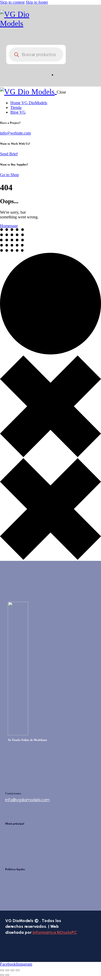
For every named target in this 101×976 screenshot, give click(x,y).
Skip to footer (37, 2)
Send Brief (9, 154)
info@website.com (15, 133)
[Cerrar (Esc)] (18, 970)
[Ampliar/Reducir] (2, 970)
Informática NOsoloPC (54, 932)
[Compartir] (12, 970)
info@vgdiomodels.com (27, 799)
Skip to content (12, 2)
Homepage (9, 226)
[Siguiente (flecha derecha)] (7, 975)
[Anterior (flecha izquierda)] (2, 975)
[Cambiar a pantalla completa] (7, 970)
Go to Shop (9, 175)
